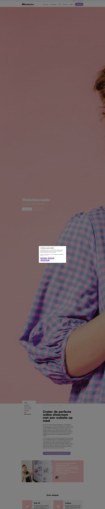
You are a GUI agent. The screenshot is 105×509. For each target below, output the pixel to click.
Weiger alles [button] (43, 258)
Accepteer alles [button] (45, 260)
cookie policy (45, 255)
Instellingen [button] (51, 258)
